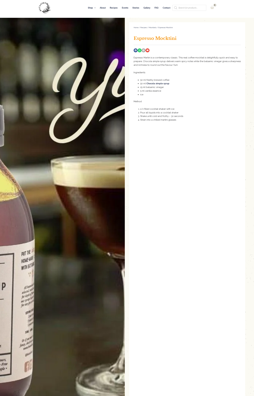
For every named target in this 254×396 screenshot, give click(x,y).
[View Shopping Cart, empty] (212, 8)
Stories (135, 8)
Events (125, 8)
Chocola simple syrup (157, 83)
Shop (90, 8)
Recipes (114, 8)
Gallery (146, 8)
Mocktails (152, 27)
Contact (166, 8)
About (103, 8)
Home (136, 27)
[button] (94, 8)
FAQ (156, 8)
